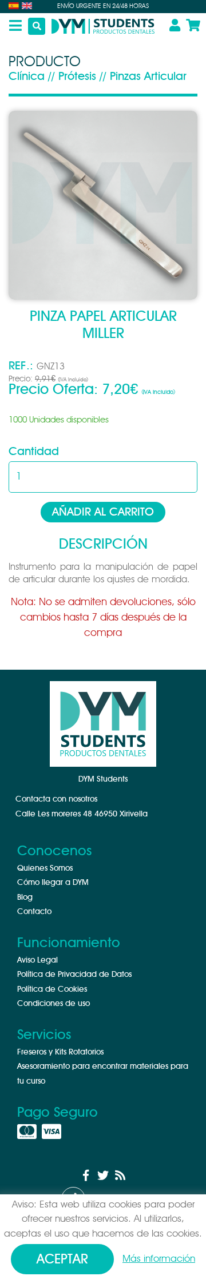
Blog (25, 897)
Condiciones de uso (53, 1004)
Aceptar (62, 1259)
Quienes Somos (45, 868)
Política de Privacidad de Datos (74, 975)
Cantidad (34, 451)
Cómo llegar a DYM (53, 883)
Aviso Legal (37, 960)
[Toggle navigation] (11, 26)
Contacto (34, 912)
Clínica (27, 76)
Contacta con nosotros (56, 799)
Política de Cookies (52, 989)
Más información (158, 1258)
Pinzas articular (148, 76)
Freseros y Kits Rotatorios (60, 1052)
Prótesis (77, 76)
